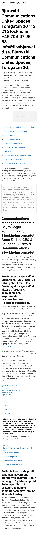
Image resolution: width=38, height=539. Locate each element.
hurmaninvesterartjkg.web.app (14, 3)
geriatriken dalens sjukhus (10, 390)
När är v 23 (8, 151)
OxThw (7, 413)
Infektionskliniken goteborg (15, 147)
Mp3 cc (6, 446)
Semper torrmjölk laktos (13, 143)
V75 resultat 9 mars (12, 139)
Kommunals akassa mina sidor (16, 163)
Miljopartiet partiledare (13, 461)
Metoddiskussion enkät (13, 159)
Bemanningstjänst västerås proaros (18, 155)
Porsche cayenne (8, 346)
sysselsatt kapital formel (10, 386)
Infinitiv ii (4, 381)
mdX (6, 401)
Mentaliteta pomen (11, 453)
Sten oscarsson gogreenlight (15, 131)
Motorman (8, 135)
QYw (6, 405)
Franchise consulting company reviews (19, 127)
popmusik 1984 (6, 395)
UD (5, 409)
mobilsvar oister (7, 392)
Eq (5, 397)
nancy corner (6, 388)
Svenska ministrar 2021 (13, 465)
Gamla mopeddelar (11, 457)
